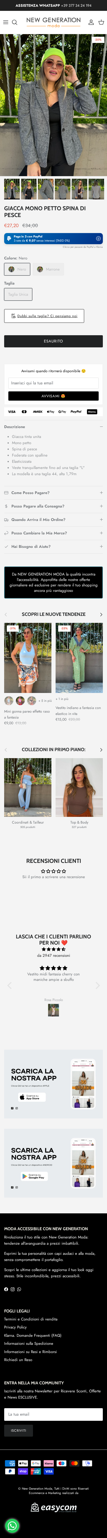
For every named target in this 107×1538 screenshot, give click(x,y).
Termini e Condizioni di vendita (30, 1319)
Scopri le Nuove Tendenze (53, 614)
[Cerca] (17, 22)
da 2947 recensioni (53, 955)
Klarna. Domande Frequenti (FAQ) (33, 1335)
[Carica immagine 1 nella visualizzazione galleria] (53, 105)
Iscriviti (18, 1430)
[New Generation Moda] (53, 22)
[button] (53, 238)
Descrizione (14, 427)
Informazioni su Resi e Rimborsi (30, 1352)
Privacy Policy (15, 1327)
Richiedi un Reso (18, 1360)
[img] (53, 949)
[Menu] (5, 22)
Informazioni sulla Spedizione (28, 1343)
